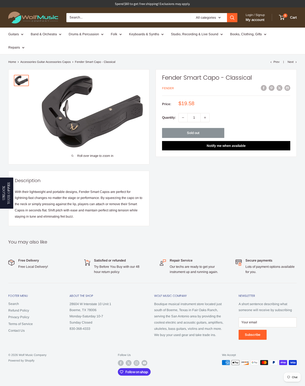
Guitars (13, 34)
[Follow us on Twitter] (129, 363)
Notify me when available (226, 145)
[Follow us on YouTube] (144, 363)
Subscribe (252, 334)
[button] (6, 193)
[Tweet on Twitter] (279, 88)
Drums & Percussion (84, 34)
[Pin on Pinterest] (271, 88)
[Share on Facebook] (264, 88)
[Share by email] (287, 88)
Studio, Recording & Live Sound (194, 34)
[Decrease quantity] (183, 117)
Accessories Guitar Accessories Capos (45, 61)
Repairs (14, 47)
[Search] (232, 17)
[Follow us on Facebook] (121, 363)
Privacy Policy (18, 317)
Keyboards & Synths (144, 34)
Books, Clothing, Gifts (246, 34)
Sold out (193, 133)
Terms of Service (20, 324)
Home (12, 61)
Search (13, 304)
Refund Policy (18, 310)
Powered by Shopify (21, 360)
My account (255, 20)
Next (291, 61)
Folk (114, 34)
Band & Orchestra (44, 34)
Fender (168, 88)
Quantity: (169, 117)
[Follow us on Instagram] (136, 363)
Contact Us (16, 330)
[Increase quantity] (205, 117)
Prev (276, 61)
